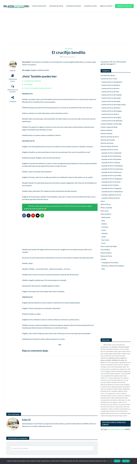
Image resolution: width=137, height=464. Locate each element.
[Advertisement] (68, 28)
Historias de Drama (73, 6)
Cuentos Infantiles (39, 6)
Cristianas (68, 48)
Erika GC (13, 70)
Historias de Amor (56, 6)
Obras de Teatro (106, 6)
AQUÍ (106, 378)
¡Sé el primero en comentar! (12, 90)
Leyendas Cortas (90, 6)
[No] (134, 461)
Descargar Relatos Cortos (116, 429)
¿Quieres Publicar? (124, 6)
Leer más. (126, 461)
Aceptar (117, 461)
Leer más (110, 461)
